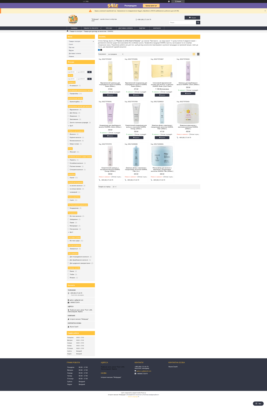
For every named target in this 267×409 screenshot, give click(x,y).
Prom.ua (143, 393)
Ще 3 (71, 232)
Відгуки (142, 28)
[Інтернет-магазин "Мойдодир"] (73, 25)
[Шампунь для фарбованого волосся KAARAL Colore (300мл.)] (188, 71)
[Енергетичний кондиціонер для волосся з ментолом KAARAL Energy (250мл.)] (136, 113)
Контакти (157, 28)
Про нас (109, 28)
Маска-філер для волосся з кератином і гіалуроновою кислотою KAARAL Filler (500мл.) (162, 169)
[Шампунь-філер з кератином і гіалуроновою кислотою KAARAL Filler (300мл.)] (162, 113)
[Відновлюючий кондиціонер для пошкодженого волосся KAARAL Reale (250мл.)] (136, 71)
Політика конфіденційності (151, 394)
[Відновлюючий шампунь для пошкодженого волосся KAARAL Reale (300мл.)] (110, 71)
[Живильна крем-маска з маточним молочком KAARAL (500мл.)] (188, 113)
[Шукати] (198, 22)
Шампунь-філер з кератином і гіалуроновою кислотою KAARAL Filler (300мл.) (162, 127)
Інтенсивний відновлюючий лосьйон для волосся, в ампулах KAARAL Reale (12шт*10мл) (162, 84)
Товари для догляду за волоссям (95, 31)
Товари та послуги (91, 28)
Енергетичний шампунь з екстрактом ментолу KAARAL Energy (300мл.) (110, 169)
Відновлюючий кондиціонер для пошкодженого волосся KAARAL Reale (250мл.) (136, 84)
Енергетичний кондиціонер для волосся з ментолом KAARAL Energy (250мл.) (136, 127)
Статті (71, 44)
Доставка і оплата (125, 28)
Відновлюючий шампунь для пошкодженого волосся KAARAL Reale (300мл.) (110, 84)
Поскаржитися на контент (134, 394)
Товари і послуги (74, 41)
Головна (74, 28)
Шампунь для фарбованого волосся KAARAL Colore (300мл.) (188, 83)
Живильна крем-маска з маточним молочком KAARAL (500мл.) (188, 127)
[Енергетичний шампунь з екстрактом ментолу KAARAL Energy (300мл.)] (110, 156)
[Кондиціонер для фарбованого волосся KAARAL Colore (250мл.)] (110, 113)
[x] (101, 50)
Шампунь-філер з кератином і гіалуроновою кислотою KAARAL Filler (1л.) (136, 169)
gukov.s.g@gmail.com (76, 300)
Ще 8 (71, 125)
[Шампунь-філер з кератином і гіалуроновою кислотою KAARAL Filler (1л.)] (136, 156)
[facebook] (99, 50)
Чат (260, 403)
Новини (71, 56)
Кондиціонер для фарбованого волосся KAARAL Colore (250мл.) (110, 126)
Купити (111, 95)
